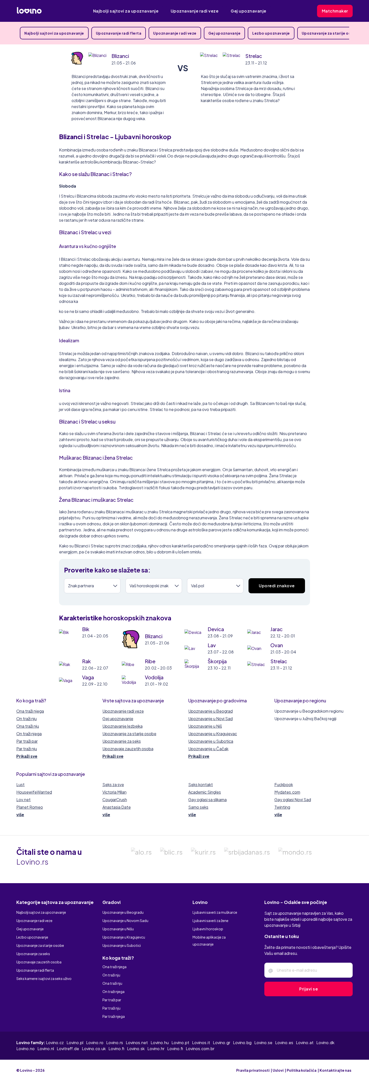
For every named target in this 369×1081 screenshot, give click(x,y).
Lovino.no (25, 1048)
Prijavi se (308, 988)
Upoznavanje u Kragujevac (212, 733)
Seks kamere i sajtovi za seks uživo (44, 978)
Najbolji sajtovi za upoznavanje (126, 11)
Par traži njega (113, 1016)
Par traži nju (26, 748)
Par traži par (27, 741)
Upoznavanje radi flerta (119, 33)
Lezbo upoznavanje (271, 33)
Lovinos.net (137, 1042)
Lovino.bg (242, 1042)
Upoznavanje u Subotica (210, 741)
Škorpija (217, 661)
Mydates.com (287, 792)
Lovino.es (284, 1042)
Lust (20, 784)
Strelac (253, 56)
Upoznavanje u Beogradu (123, 912)
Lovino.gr (221, 1042)
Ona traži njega (30, 711)
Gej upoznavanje (248, 11)
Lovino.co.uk (94, 1048)
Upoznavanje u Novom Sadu (125, 920)
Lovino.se (263, 1042)
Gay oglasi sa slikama (207, 799)
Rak (86, 661)
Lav (212, 645)
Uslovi (278, 1070)
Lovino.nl (45, 1048)
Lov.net (23, 799)
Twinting (282, 807)
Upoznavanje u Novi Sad (210, 718)
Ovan (276, 645)
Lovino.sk (136, 1048)
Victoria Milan (114, 792)
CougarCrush (114, 799)
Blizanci (120, 56)
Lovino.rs (114, 1042)
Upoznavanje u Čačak (208, 748)
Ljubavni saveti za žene (210, 920)
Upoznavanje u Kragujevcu (123, 937)
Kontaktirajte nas (335, 1070)
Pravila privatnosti (253, 1070)
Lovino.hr (155, 1048)
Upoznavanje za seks (121, 741)
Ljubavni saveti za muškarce (215, 912)
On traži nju (26, 718)
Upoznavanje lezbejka (122, 726)
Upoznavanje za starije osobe (330, 33)
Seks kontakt (200, 784)
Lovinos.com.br (200, 1048)
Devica (216, 629)
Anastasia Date (116, 807)
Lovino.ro (94, 1042)
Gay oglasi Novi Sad (292, 799)
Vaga (88, 677)
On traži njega (29, 733)
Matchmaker (335, 11)
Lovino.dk (325, 1042)
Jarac (276, 629)
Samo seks (198, 807)
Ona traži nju (27, 726)
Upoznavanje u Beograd (210, 711)
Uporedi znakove (277, 585)
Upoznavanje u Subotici (121, 945)
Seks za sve (113, 784)
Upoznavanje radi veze (195, 11)
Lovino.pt (180, 1042)
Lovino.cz (55, 1042)
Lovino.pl (75, 1042)
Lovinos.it (201, 1042)
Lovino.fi (116, 1048)
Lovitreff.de (68, 1048)
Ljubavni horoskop (208, 929)
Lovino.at (305, 1042)
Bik (85, 629)
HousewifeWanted (34, 792)
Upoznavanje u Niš (205, 726)
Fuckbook (283, 784)
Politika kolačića (302, 1070)
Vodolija (154, 677)
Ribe (150, 661)
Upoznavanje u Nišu (118, 929)
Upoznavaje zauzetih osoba (127, 748)
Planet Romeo (29, 807)
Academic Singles (204, 792)
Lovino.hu (160, 1042)
